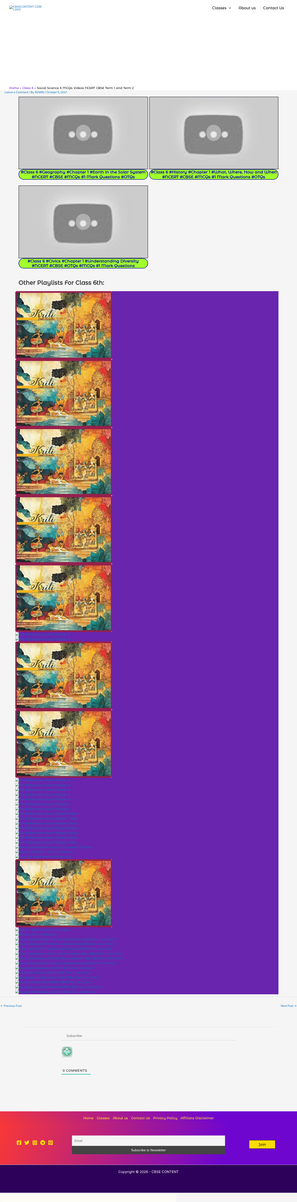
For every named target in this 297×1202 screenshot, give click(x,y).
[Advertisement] (148, 51)
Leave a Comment (16, 92)
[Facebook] (19, 1142)
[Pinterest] (50, 1142)
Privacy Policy (165, 1118)
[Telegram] (42, 1142)
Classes (103, 1118)
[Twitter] (26, 1142)
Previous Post (11, 1006)
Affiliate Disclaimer (197, 1118)
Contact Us (140, 1118)
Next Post (289, 1006)
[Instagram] (34, 1142)
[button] (262, 1144)
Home (88, 1118)
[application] (228, 8)
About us (120, 1118)
